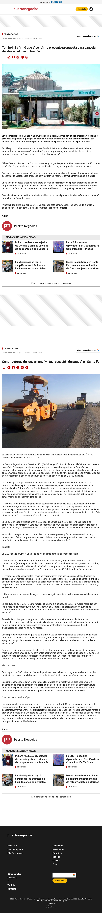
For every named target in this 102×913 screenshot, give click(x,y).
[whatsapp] (8, 57)
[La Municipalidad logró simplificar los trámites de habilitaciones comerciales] (7, 266)
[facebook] (13, 57)
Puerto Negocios (25, 226)
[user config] (91, 9)
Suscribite (81, 9)
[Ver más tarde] (4, 57)
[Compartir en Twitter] (17, 57)
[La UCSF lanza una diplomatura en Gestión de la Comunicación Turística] (58, 247)
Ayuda (64, 901)
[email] (22, 57)
